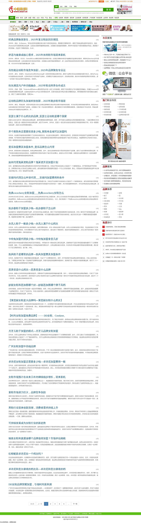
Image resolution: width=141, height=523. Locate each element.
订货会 (55, 22)
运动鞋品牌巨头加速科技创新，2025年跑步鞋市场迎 (37, 101)
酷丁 (105, 195)
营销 (67, 22)
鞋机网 (117, 18)
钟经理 (49, 1)
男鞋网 (66, 18)
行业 (31, 22)
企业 (38, 18)
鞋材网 (111, 18)
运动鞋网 (78, 18)
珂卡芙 (121, 201)
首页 (12, 18)
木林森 (106, 193)
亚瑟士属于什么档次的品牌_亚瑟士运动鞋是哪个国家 (38, 116)
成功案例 (63, 513)
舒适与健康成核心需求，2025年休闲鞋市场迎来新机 (37, 55)
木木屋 (121, 198)
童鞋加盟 (107, 106)
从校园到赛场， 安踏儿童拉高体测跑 (115, 227)
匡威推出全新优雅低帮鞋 (112, 183)
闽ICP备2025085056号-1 (70, 519)
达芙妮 (94, 13)
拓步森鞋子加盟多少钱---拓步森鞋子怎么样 (32, 208)
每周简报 (75, 22)
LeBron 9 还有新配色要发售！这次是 (115, 253)
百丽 (63, 13)
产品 (46, 18)
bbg (120, 209)
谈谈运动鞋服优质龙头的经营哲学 (115, 62)
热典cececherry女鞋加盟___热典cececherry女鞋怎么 (36, 193)
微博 (114, 1)
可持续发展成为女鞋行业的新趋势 (27, 423)
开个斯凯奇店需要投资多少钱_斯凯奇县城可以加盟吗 (38, 131)
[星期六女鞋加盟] (39, 28)
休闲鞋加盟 (107, 112)
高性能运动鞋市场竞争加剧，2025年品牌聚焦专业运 (37, 70)
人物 (61, 22)
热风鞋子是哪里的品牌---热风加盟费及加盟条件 (35, 254)
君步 (105, 206)
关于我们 (42, 513)
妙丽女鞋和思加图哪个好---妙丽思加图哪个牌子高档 (37, 285)
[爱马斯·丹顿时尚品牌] (102, 28)
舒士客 (121, 214)
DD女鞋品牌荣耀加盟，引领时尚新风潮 (30, 484)
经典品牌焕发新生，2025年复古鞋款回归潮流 (33, 39)
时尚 (21, 18)
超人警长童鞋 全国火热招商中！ (117, 161)
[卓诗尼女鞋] (122, 28)
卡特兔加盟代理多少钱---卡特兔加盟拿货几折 (33, 239)
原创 (43, 22)
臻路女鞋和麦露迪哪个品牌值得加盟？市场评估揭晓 (37, 438)
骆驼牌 (121, 211)
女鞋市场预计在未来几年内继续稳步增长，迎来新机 (37, 377)
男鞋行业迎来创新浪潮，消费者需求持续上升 (33, 407)
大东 (120, 206)
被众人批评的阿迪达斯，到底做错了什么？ (118, 60)
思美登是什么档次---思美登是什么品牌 (30, 269)
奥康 (97, 13)
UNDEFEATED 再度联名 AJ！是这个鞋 (116, 242)
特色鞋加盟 (107, 115)
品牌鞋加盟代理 (124, 115)
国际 (25, 22)
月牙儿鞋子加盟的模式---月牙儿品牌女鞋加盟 (33, 331)
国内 (20, 22)
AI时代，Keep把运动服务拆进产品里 (115, 249)
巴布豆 (70, 13)
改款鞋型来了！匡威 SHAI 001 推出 (115, 234)
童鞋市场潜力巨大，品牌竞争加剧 (27, 392)
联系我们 (77, 513)
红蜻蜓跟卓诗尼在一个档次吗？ (26, 453)
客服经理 (39, 1)
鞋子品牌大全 (88, 13)
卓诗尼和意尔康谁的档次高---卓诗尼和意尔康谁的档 (37, 469)
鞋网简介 (49, 513)
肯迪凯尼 (107, 217)
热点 (37, 22)
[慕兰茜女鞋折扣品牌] (19, 28)
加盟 (29, 18)
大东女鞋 (101, 13)
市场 (42, 18)
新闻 (17, 18)
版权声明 (56, 513)
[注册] (107, 1)
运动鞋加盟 (122, 112)
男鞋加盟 (122, 104)
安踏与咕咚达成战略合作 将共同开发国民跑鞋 (115, 42)
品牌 (25, 18)
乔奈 (120, 217)
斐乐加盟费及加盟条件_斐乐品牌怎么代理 (31, 147)
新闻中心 (23, 34)
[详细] (119, 49)
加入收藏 (129, 1)
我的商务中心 (94, 1)
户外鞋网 (92, 18)
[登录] (101, 1)
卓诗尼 (74, 13)
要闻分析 (83, 22)
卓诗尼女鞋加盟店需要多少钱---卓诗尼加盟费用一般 (37, 361)
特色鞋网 (99, 18)
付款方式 (98, 513)
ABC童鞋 (79, 13)
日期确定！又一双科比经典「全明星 (115, 257)
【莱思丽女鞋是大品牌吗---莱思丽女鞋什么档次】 (36, 300)
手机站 (118, 1)
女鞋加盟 (107, 104)
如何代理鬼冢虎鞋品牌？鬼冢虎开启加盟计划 (33, 162)
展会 (50, 18)
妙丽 (120, 193)
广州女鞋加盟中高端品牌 (22, 346)
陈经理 (45, 1)
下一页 (75, 504)
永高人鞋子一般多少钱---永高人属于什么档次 (33, 223)
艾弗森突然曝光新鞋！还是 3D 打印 (115, 261)
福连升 (106, 203)
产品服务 (70, 513)
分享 (97, 40)
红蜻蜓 (66, 13)
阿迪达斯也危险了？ (110, 65)
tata (83, 13)
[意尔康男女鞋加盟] (60, 28)
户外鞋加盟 (122, 109)
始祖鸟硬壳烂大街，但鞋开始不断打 (115, 246)
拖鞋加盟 (107, 109)
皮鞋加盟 (122, 106)
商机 (34, 18)
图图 (105, 209)
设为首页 (123, 1)
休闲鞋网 (85, 18)
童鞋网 (72, 18)
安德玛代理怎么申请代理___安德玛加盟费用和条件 (36, 177)
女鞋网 (61, 18)
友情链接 (84, 513)
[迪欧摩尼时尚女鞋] (81, 28)
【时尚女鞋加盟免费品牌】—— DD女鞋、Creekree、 (37, 315)
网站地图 (91, 513)
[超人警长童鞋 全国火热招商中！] (117, 159)
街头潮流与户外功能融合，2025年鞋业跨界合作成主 (37, 85)
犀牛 (105, 198)
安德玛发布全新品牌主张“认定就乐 (114, 230)
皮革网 (105, 18)
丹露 (120, 203)
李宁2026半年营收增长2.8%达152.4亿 (116, 238)
